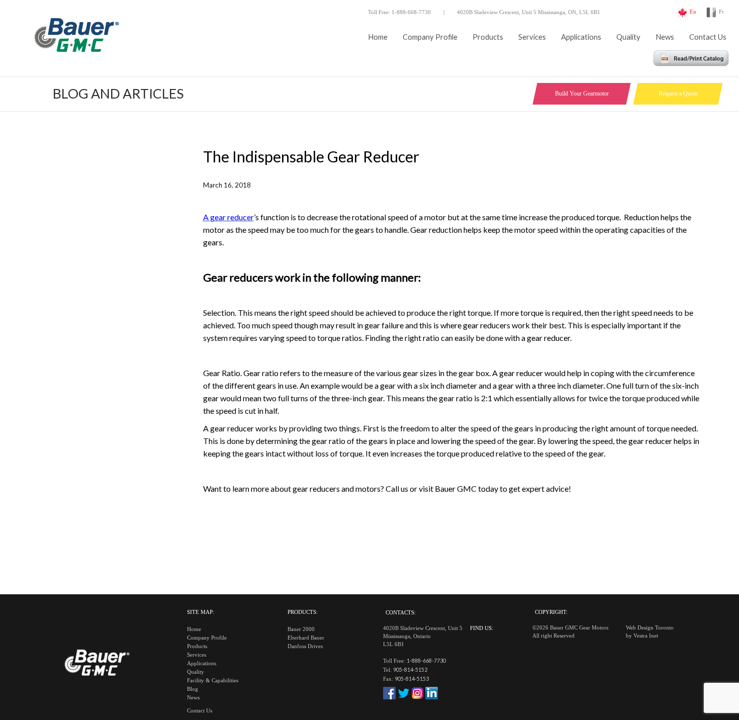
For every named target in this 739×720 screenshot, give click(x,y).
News (665, 37)
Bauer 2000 (301, 629)
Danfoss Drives (305, 646)
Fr (721, 12)
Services (532, 37)
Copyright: (551, 612)
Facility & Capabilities (212, 680)
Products (488, 37)
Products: (303, 612)
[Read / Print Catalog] (691, 63)
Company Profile (430, 37)
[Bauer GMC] (75, 37)
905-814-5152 (410, 669)
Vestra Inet (645, 636)
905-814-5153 (412, 678)
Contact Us (707, 37)
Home (378, 37)
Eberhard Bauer (306, 638)
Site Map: (200, 612)
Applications (581, 37)
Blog (192, 689)
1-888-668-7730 (426, 660)
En (693, 12)
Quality (628, 37)
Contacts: (401, 612)
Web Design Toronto (650, 628)
